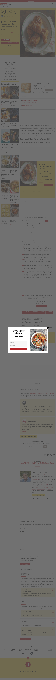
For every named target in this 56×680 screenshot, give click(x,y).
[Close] (48, 328)
